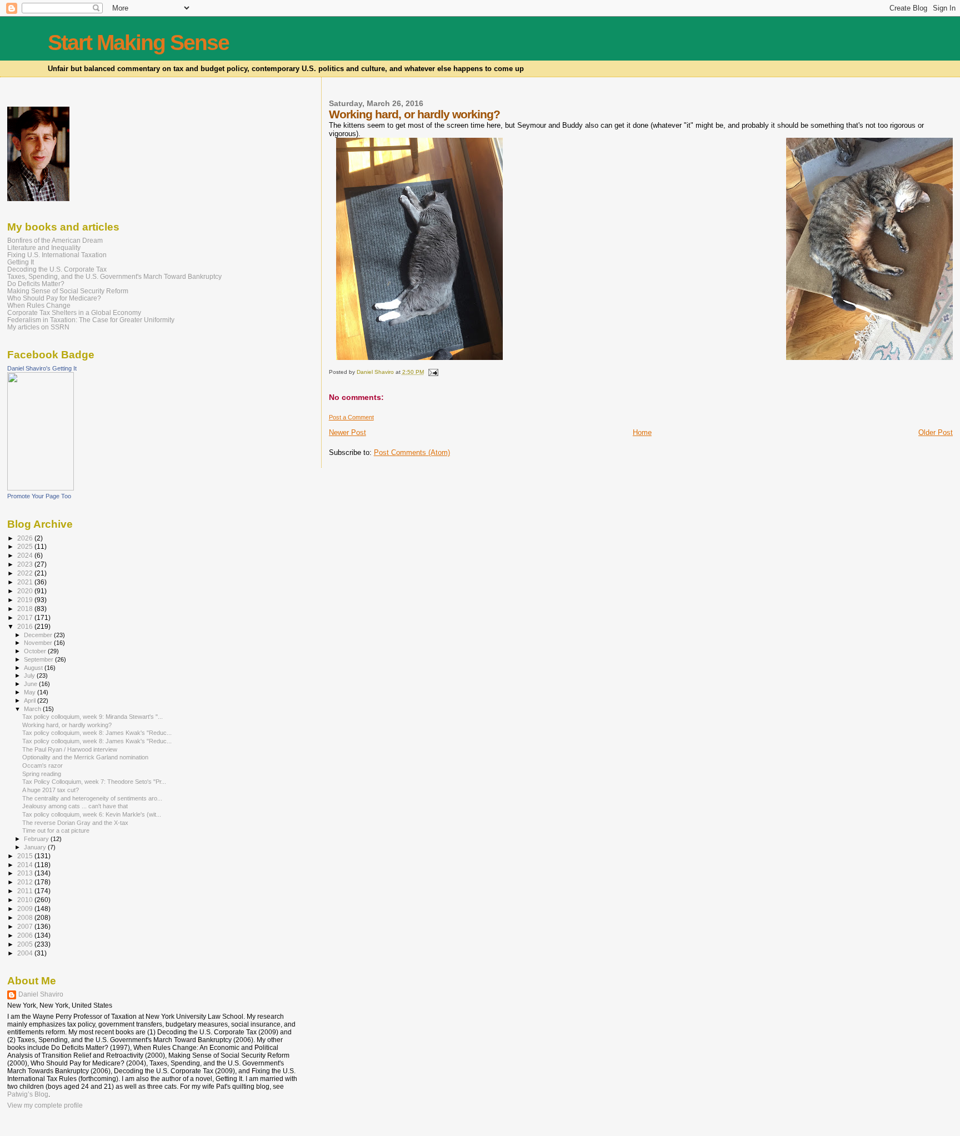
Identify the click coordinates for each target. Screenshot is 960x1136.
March (33, 708)
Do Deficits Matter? (35, 283)
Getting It (20, 262)
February (37, 838)
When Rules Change (39, 305)
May (30, 692)
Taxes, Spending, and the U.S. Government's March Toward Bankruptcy (114, 276)
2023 (25, 564)
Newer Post (347, 432)
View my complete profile (45, 1105)
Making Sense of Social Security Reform (67, 290)
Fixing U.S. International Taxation (57, 254)
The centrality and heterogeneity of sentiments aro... (92, 798)
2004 (25, 953)
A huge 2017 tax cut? (50, 790)
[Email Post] (433, 372)
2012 (25, 881)
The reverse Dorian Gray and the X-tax (75, 822)
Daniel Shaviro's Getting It (42, 368)
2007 (25, 926)
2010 (25, 899)
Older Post (935, 432)
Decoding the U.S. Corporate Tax (57, 269)
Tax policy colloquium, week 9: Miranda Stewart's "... (92, 716)
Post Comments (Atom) (412, 452)
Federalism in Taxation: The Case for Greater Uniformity (90, 319)
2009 (25, 908)
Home (642, 432)
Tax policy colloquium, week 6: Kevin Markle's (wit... (91, 814)
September (39, 659)
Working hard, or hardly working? (67, 725)
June (31, 683)
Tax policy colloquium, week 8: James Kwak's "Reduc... (97, 732)
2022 (25, 573)
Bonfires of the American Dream (55, 240)
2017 (25, 617)
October (36, 651)
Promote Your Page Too (39, 496)
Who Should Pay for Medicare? (54, 298)
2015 (25, 855)
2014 (25, 864)
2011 (25, 890)
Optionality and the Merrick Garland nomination (85, 757)
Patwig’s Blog (27, 1094)
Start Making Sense (138, 42)
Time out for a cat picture (55, 830)
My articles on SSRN (38, 327)
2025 (25, 546)
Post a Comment (351, 417)
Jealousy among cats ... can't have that (75, 806)
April (30, 700)
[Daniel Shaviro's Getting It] (40, 488)
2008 (25, 917)
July (30, 675)
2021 (25, 581)
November (39, 642)
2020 (25, 590)
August (34, 667)
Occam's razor (42, 765)
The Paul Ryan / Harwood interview (69, 749)
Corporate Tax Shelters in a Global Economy (74, 312)
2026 (25, 538)
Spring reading (41, 773)
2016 (25, 626)
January (36, 847)
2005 (25, 944)
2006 (25, 935)
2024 (25, 555)
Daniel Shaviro (40, 994)
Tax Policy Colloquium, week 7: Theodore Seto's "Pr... (94, 781)
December (39, 635)
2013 (25, 873)
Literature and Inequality (44, 247)
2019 (25, 599)
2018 (25, 608)
